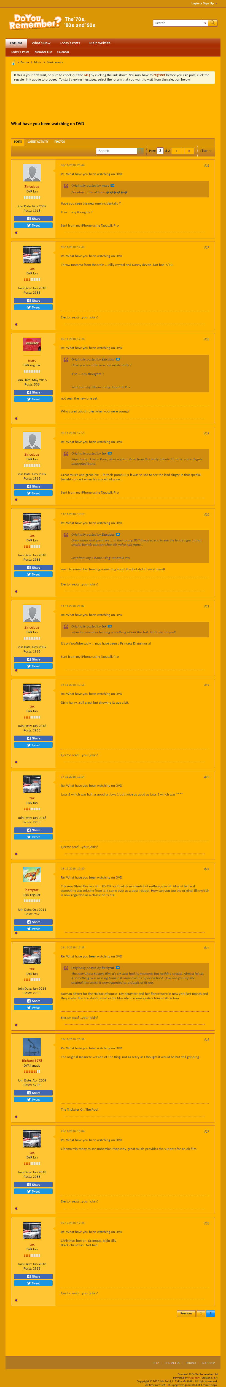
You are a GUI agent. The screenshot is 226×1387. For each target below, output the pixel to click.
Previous (186, 1313)
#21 (206, 606)
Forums (16, 43)
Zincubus (32, 187)
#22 (206, 685)
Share (35, 218)
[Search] (213, 23)
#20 (206, 514)
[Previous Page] (176, 151)
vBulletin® (194, 1378)
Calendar (63, 52)
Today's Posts (70, 43)
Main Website (100, 43)
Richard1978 (32, 1061)
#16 (206, 165)
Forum (25, 62)
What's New (41, 43)
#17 (206, 247)
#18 (206, 339)
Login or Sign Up (203, 3)
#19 (206, 433)
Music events (55, 62)
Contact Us (172, 1363)
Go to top (208, 1363)
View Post (112, 185)
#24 (206, 869)
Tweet (35, 225)
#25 (206, 948)
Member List (43, 52)
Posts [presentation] (18, 142)
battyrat (32, 890)
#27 (206, 1131)
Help (156, 1363)
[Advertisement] (113, 103)
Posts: (27, 211)
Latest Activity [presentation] (38, 142)
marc (32, 361)
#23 (206, 777)
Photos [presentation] (60, 142)
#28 (206, 1223)
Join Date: (24, 206)
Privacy (191, 1363)
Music (38, 62)
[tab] (18, 142)
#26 (206, 1040)
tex (31, 269)
